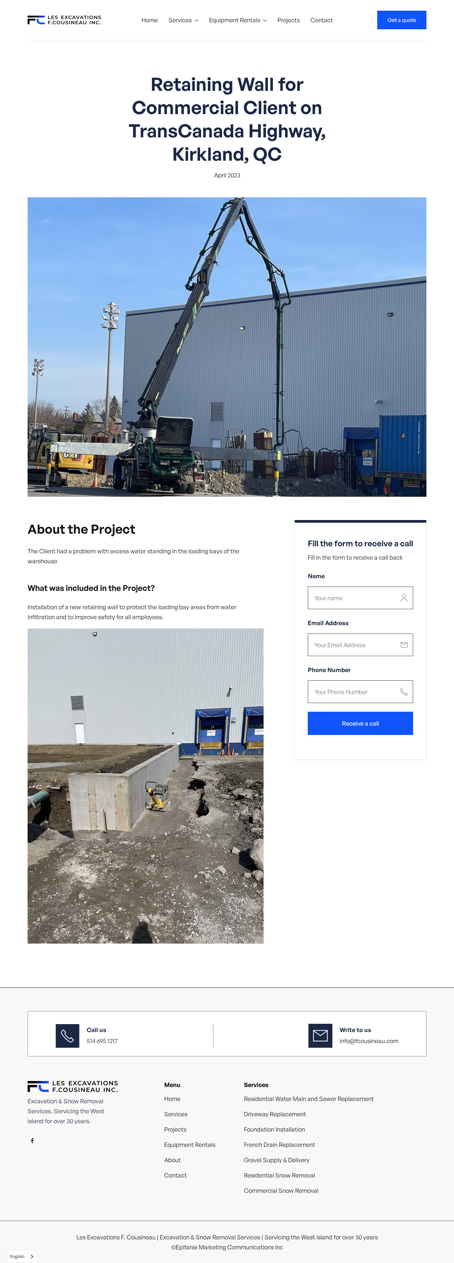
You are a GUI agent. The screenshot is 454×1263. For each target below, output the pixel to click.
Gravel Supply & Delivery (276, 1160)
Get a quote (402, 20)
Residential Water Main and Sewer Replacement (309, 1098)
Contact (321, 20)
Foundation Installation (274, 1129)
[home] (64, 20)
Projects (289, 20)
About (172, 1160)
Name (316, 576)
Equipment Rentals (234, 20)
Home (150, 20)
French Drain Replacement (279, 1144)
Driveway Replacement (275, 1114)
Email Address (328, 623)
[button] (183, 20)
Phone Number (329, 669)
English (17, 1256)
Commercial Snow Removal (281, 1190)
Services (180, 20)
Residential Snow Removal (279, 1175)
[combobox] (22, 1256)
